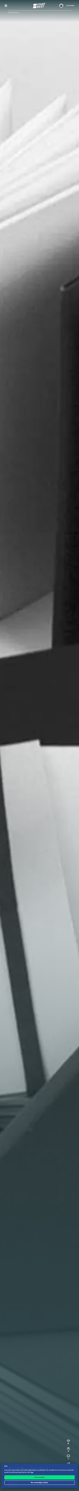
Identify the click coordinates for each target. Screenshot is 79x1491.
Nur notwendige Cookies (39, 1482)
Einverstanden (39, 1477)
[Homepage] (39, 5)
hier (32, 1472)
